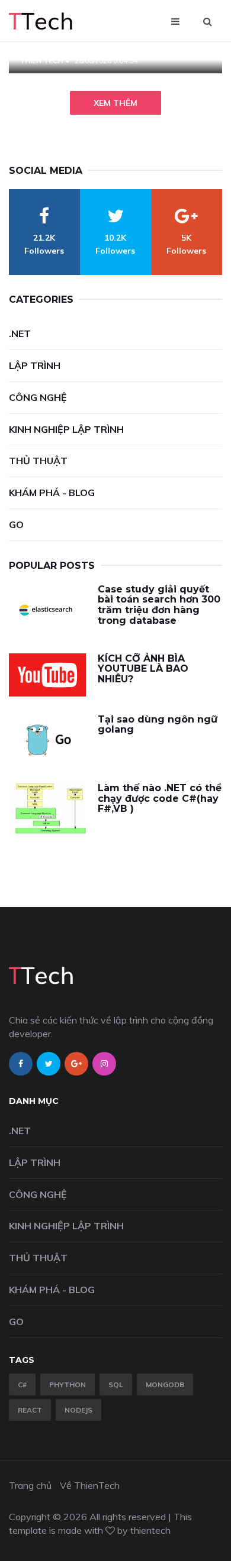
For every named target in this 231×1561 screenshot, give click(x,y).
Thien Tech (41, 60)
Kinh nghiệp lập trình (66, 429)
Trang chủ (30, 1485)
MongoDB (165, 1384)
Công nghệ (38, 397)
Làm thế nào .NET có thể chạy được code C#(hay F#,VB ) (160, 798)
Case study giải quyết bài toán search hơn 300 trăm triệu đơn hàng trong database (159, 605)
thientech (150, 1530)
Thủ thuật (38, 461)
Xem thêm (115, 103)
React (30, 1409)
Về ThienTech (90, 1485)
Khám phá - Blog (52, 492)
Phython (67, 1384)
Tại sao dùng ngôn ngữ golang (157, 725)
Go (16, 524)
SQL (115, 1384)
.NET (20, 333)
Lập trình (34, 365)
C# (22, 1384)
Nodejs (78, 1409)
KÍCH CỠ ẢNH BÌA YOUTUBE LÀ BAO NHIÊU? (143, 669)
